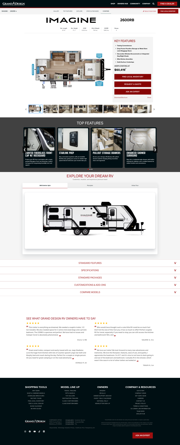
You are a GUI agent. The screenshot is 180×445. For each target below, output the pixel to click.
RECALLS (102, 393)
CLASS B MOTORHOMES (70, 403)
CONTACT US (140, 401)
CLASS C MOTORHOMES (70, 401)
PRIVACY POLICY (140, 403)
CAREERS (141, 398)
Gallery (56, 11)
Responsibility (53, 428)
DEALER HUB (140, 414)
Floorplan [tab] (90, 185)
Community (135, 4)
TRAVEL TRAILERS (70, 391)
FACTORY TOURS (35, 398)
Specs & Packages (92, 11)
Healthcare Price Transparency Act (85, 428)
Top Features (67, 11)
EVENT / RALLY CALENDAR (102, 398)
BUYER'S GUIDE (36, 408)
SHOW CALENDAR (36, 406)
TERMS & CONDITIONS (140, 406)
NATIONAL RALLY (102, 401)
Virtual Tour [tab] (135, 185)
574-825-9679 (70, 420)
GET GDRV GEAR (140, 396)
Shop (113, 4)
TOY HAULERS (70, 396)
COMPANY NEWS (140, 393)
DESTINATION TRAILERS (70, 398)
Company (146, 4)
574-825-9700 (70, 424)
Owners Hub (122, 4)
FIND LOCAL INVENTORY (168, 11)
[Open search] (153, 3)
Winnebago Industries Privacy (66, 428)
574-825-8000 (70, 422)
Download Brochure (120, 97)
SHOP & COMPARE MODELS (36, 393)
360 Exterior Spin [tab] (45, 185)
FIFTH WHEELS (70, 393)
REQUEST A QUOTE (132, 84)
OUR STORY (140, 391)
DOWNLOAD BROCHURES (36, 396)
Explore (79, 11)
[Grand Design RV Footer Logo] (35, 422)
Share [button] (149, 97)
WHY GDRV (36, 391)
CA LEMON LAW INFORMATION (140, 408)
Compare (106, 11)
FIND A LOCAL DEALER (36, 403)
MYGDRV (102, 391)
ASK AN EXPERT (133, 92)
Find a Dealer (167, 4)
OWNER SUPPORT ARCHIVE (102, 396)
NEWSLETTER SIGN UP (102, 403)
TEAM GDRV (141, 411)
